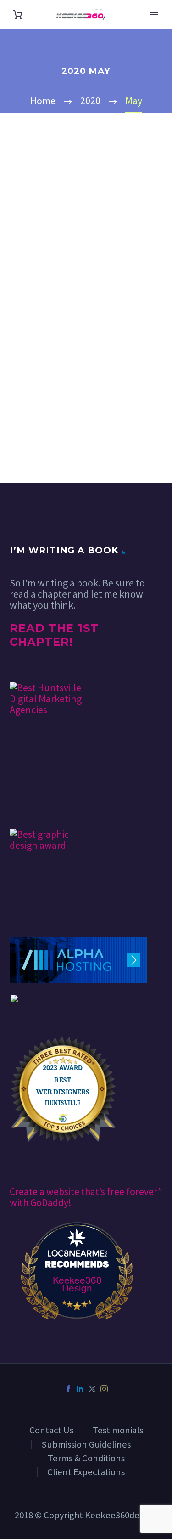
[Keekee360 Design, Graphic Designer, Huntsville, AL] (44, 801)
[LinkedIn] (80, 1388)
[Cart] (18, 14)
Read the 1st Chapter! (54, 634)
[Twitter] (92, 1388)
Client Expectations (86, 1472)
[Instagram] (104, 1388)
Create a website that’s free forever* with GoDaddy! (85, 1197)
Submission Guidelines (86, 1444)
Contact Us (51, 1430)
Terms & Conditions (86, 1458)
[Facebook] (68, 1388)
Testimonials (118, 1430)
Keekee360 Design (77, 1283)
